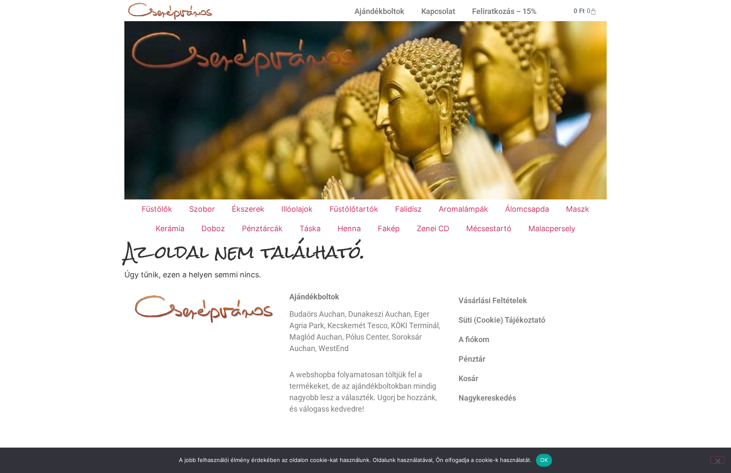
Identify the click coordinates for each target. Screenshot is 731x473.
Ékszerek (248, 209)
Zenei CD (433, 228)
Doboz (213, 228)
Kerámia (170, 228)
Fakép (389, 228)
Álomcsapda (527, 209)
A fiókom (474, 339)
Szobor (202, 209)
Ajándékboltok (379, 11)
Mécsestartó (488, 228)
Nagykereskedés (487, 397)
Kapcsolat (438, 11)
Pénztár (472, 358)
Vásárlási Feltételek (493, 300)
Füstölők (157, 209)
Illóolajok (297, 209)
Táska (310, 228)
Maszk (577, 209)
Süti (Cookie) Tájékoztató (502, 319)
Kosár (468, 378)
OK (544, 459)
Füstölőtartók (354, 209)
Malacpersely (551, 228)
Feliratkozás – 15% (504, 11)
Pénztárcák (262, 228)
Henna (349, 228)
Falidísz (408, 209)
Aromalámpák (463, 209)
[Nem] (717, 460)
